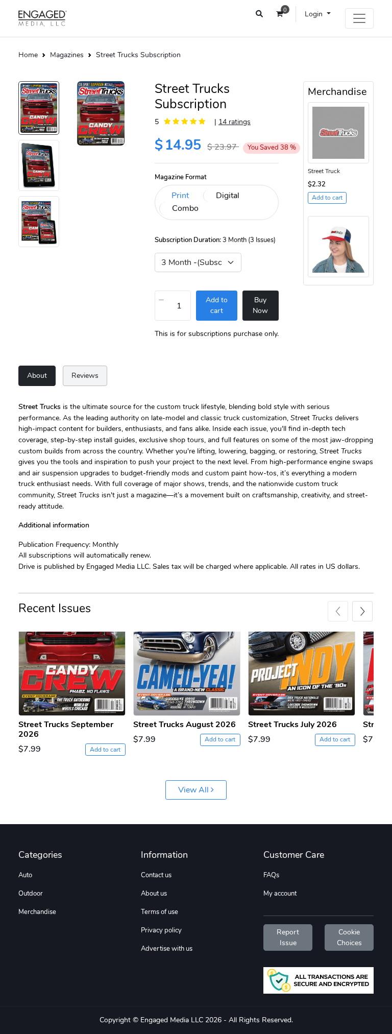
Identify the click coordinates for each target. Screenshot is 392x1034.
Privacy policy (161, 930)
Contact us (156, 875)
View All (194, 790)
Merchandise (37, 912)
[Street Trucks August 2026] (186, 674)
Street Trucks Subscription (138, 55)
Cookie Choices (349, 937)
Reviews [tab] (85, 375)
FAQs (271, 875)
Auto (25, 875)
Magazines (67, 55)
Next (362, 611)
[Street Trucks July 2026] (301, 674)
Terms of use (159, 912)
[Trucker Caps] (338, 246)
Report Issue (288, 937)
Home (28, 55)
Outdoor (30, 893)
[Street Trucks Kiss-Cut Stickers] (338, 132)
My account (280, 893)
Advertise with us (166, 948)
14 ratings (234, 121)
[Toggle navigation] (359, 18)
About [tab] (37, 375)
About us (154, 893)
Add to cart (105, 750)
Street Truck (324, 171)
